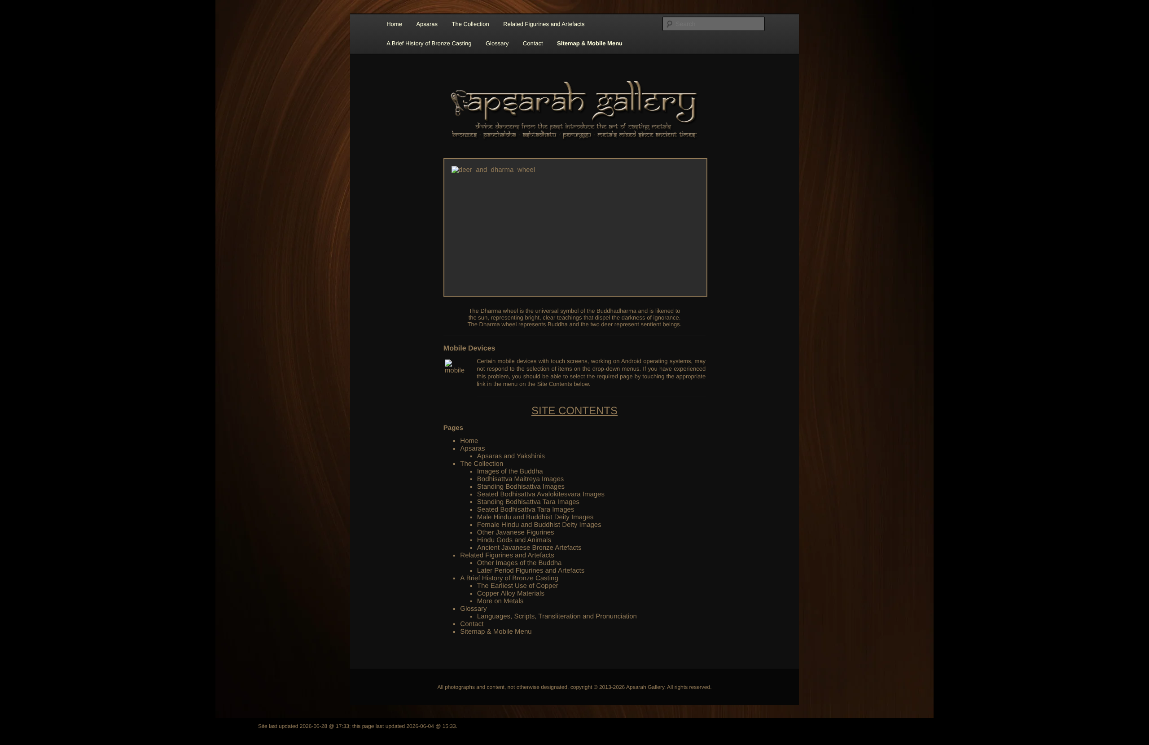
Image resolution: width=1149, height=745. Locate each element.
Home (394, 24)
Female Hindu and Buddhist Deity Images (539, 525)
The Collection (470, 24)
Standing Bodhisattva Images (521, 487)
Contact (533, 43)
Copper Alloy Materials (510, 593)
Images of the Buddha (510, 471)
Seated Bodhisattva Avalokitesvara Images (541, 494)
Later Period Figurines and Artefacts (530, 570)
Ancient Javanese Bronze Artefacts (529, 548)
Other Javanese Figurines (515, 532)
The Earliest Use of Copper (517, 586)
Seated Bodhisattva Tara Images (525, 509)
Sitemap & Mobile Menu (590, 43)
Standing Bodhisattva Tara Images (528, 502)
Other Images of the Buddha (519, 563)
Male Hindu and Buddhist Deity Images (535, 517)
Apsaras (427, 24)
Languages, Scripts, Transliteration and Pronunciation (557, 616)
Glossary (497, 43)
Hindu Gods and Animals (514, 540)
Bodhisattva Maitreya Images (520, 479)
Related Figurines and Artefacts (543, 24)
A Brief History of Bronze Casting (428, 43)
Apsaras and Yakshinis (511, 456)
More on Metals (500, 601)
